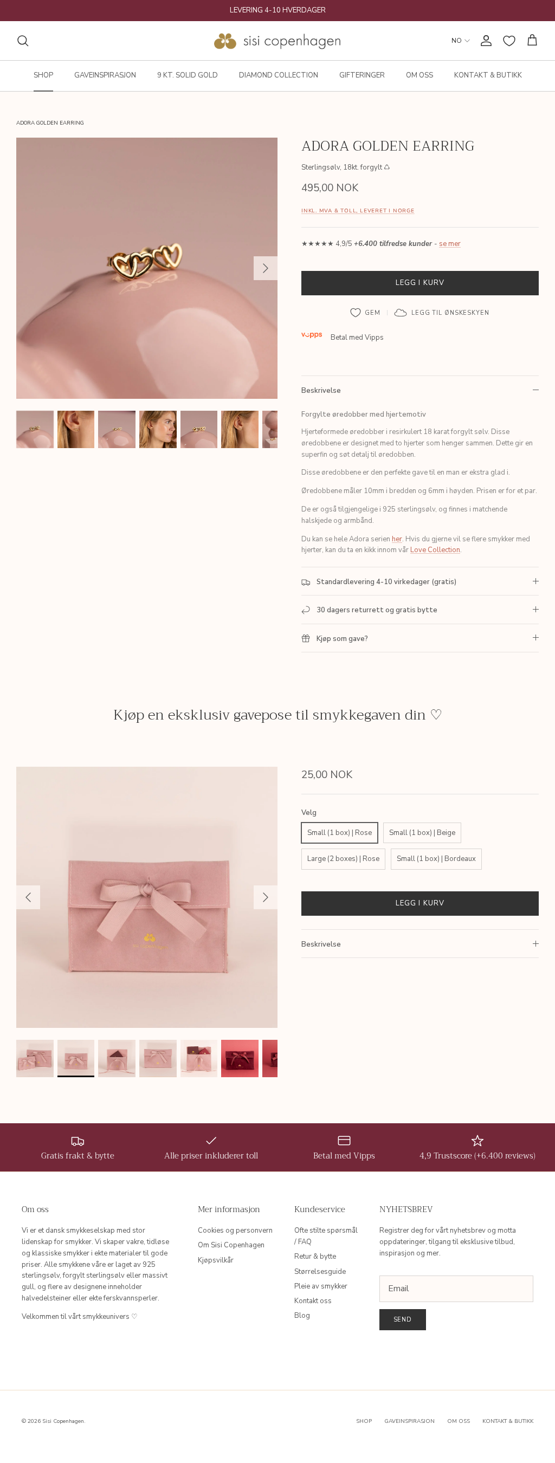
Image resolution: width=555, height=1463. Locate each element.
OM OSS (419, 75)
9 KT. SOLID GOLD (187, 75)
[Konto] (484, 40)
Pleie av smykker (320, 1286)
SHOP (43, 75)
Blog (302, 1315)
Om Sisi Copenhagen (231, 1245)
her (397, 539)
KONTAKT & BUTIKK (488, 75)
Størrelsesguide (320, 1272)
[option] (147, 268)
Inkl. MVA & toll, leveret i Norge (358, 210)
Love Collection (435, 550)
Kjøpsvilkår (216, 1260)
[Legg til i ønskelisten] (365, 313)
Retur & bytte (315, 1256)
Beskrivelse (321, 391)
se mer (450, 244)
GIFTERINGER (362, 75)
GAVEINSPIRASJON (105, 75)
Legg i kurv (420, 283)
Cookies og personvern (235, 1230)
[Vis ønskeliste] (509, 41)
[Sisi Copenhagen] (277, 40)
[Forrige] (28, 897)
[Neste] (266, 268)
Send (402, 1320)
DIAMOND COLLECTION (278, 75)
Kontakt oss (313, 1301)
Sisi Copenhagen (63, 1421)
